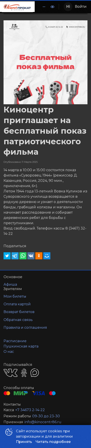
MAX (34, 372)
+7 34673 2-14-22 (30, 410)
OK (24, 373)
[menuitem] (44, 7)
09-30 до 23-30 (46, 416)
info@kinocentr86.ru (43, 422)
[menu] (41, 7)
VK (10, 373)
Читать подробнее (53, 442)
